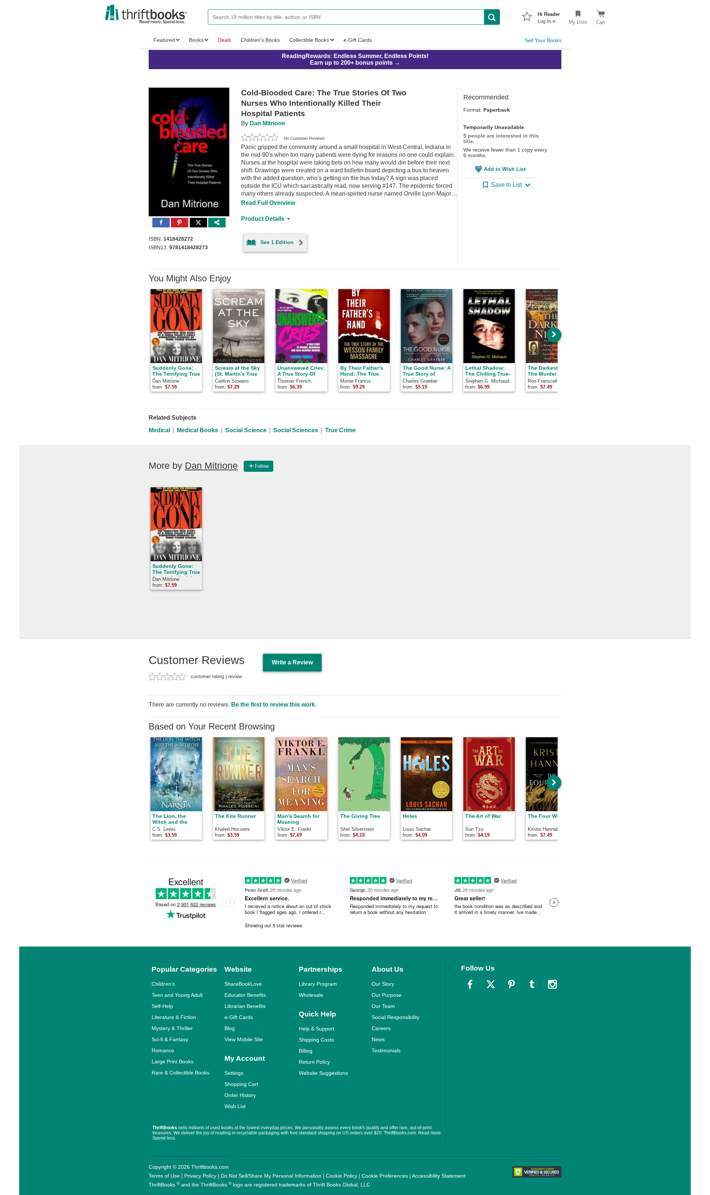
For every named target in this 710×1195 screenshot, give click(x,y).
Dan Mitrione (267, 123)
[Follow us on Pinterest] (511, 984)
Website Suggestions (323, 1073)
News (378, 1039)
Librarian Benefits (245, 1006)
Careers (381, 1028)
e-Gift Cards (238, 1017)
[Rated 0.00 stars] (259, 138)
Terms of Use (164, 1176)
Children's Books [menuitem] (260, 40)
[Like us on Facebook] (470, 984)
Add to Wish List (505, 169)
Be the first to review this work (273, 704)
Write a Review (292, 662)
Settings (233, 1073)
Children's (163, 984)
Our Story (383, 984)
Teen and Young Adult (177, 995)
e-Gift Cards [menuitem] (358, 40)
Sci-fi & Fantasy (170, 1039)
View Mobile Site (243, 1039)
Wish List (235, 1106)
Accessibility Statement (439, 1176)
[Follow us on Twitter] (491, 984)
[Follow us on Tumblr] (532, 984)
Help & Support (316, 1029)
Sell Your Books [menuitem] (543, 40)
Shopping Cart (241, 1084)
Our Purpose (387, 995)
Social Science (246, 430)
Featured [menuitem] (164, 40)
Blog (229, 1028)
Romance (163, 1050)
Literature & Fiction (174, 1017)
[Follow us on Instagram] (552, 984)
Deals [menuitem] (224, 40)
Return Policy (314, 1062)
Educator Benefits (245, 995)
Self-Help (162, 1006)
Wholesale (311, 995)
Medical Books (197, 430)
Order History (240, 1095)
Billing (305, 1051)
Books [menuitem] (196, 40)
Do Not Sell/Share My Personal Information (271, 1176)
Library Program (318, 984)
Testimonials (386, 1050)
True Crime (340, 430)
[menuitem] (549, 15)
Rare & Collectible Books (180, 1073)
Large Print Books (172, 1061)
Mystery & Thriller (172, 1028)
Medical (159, 430)
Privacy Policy (200, 1176)
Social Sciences (295, 430)
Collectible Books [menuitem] (309, 40)
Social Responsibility (395, 1017)
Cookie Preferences (385, 1176)
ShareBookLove (243, 984)
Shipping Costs (316, 1040)
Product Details (262, 219)
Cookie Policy (341, 1176)
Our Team (383, 1006)
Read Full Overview (268, 203)
